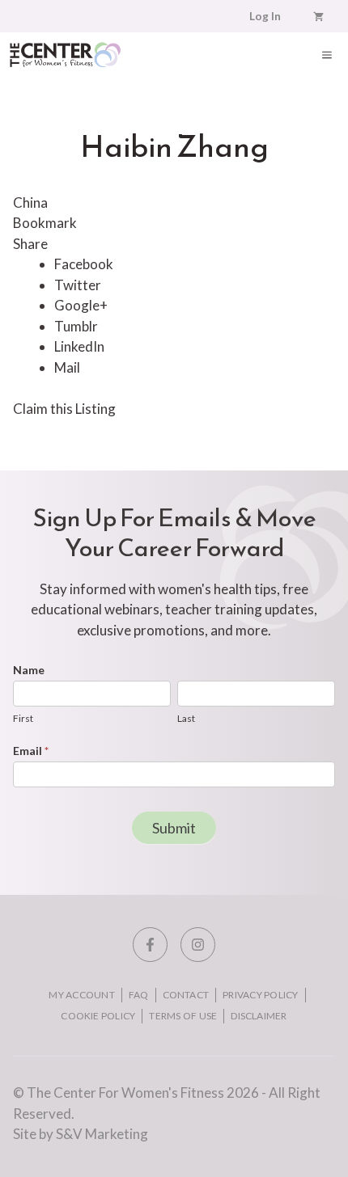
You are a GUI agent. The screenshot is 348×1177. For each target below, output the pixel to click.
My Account (81, 995)
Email (31, 750)
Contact (186, 995)
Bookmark (45, 222)
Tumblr (76, 326)
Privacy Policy (260, 995)
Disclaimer (258, 1016)
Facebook (83, 263)
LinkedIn (79, 346)
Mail (67, 367)
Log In (265, 16)
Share (30, 243)
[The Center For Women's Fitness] (65, 54)
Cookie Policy (98, 1016)
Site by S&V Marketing (80, 1133)
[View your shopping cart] (318, 16)
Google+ (81, 305)
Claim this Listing (64, 408)
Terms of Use (183, 1016)
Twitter (77, 284)
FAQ (139, 995)
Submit (174, 828)
